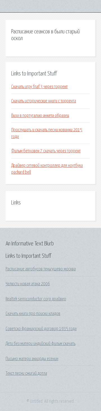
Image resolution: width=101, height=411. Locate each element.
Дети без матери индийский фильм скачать (40, 343)
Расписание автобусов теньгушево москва (41, 269)
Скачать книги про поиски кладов (33, 313)
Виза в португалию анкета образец (40, 115)
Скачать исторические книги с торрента (43, 101)
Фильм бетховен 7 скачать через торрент (46, 151)
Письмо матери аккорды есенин (32, 359)
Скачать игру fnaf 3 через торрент (39, 86)
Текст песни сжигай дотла (26, 373)
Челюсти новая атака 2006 (28, 284)
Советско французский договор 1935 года (41, 329)
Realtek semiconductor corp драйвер (36, 299)
